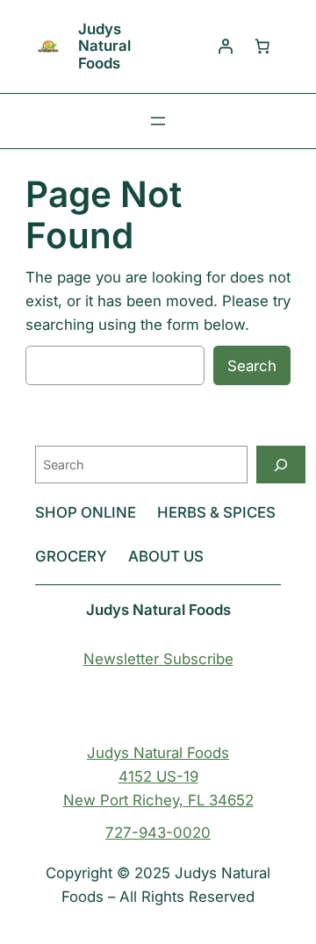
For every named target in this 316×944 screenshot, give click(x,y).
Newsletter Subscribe (158, 659)
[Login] (225, 46)
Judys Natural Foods (104, 46)
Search (251, 366)
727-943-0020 (158, 832)
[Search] (280, 464)
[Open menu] (158, 121)
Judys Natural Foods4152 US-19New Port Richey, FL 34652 (158, 776)
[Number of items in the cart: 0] (262, 46)
